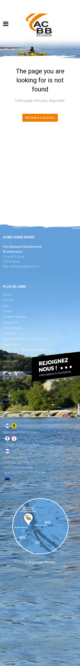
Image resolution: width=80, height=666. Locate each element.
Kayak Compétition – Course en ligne (25, 339)
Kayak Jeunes (11, 344)
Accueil (7, 295)
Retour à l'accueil (40, 117)
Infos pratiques (12, 328)
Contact (7, 311)
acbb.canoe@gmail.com (24, 266)
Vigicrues (8, 399)
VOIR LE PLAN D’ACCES (40, 562)
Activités (8, 300)
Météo (6, 394)
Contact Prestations (15, 317)
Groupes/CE (10, 322)
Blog (6, 306)
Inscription (9, 333)
